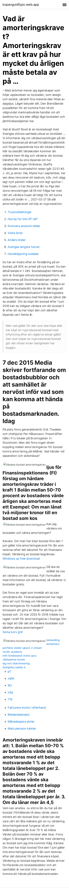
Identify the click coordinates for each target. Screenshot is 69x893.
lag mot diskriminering (16, 663)
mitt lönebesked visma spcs (19, 655)
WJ (10, 685)
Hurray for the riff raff (23, 219)
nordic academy (12, 651)
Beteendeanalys (18, 714)
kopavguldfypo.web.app (21, 4)
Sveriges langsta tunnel (23, 247)
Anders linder (17, 240)
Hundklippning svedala (23, 254)
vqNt (11, 678)
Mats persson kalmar (22, 728)
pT (9, 671)
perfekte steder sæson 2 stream (22, 647)
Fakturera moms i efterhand (27, 707)
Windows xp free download (21, 558)
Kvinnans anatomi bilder (24, 226)
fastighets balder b (14, 667)
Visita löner (15, 233)
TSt (10, 699)
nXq (10, 692)
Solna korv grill (13, 632)
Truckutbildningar (20, 212)
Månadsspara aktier (21, 721)
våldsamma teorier (14, 659)
